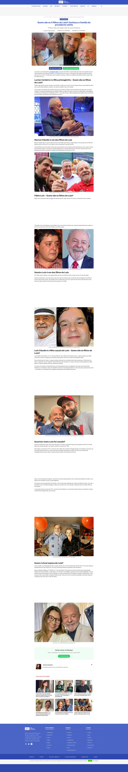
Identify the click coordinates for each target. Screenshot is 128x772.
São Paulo (57, 6)
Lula (75, 93)
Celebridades (55, 16)
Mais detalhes (95, 760)
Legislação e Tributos (72, 742)
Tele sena (90, 742)
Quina (89, 735)
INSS (51, 6)
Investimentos (74, 6)
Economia (45, 6)
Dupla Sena (90, 747)
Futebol (48, 740)
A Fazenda (49, 745)
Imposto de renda (71, 745)
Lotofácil (89, 737)
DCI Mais (50, 16)
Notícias (48, 742)
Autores (42, 756)
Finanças (94, 6)
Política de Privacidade (70, 756)
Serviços (82, 6)
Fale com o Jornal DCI (54, 756)
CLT (88, 6)
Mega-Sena (90, 740)
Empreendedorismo (72, 750)
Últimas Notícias (36, 6)
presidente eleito (54, 72)
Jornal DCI (46, 16)
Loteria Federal (91, 745)
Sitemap (95, 756)
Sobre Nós (31, 756)
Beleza (48, 747)
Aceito (90, 760)
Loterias (64, 6)
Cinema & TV (49, 735)
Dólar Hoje (70, 735)
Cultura (48, 737)
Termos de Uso (84, 756)
